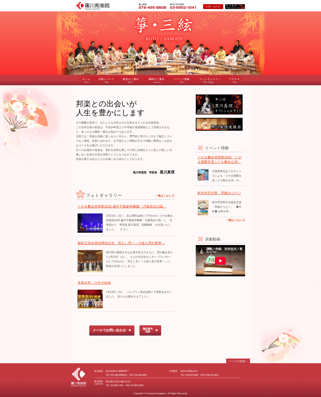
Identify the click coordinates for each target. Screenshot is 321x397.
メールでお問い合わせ (109, 330)
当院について (106, 80)
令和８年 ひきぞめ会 (94, 283)
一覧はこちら (163, 195)
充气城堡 (81, 163)
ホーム (86, 80)
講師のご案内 (156, 80)
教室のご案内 (130, 80)
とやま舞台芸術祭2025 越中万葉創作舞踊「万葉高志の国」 (122, 206)
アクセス (234, 80)
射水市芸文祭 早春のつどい (219, 193)
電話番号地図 (148, 330)
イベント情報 (181, 80)
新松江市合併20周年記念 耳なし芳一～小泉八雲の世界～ (121, 243)
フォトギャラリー (209, 80)
